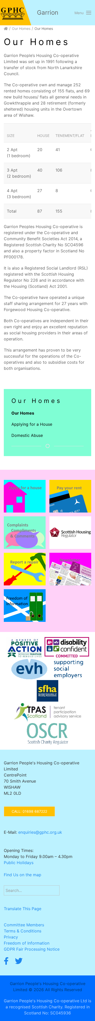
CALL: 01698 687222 (29, 811)
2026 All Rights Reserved (58, 989)
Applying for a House (31, 424)
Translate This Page (22, 908)
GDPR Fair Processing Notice (32, 949)
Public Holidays (18, 862)
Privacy (11, 937)
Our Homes (21, 28)
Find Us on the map (22, 874)
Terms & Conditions (22, 930)
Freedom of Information (26, 943)
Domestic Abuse (27, 435)
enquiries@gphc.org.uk (40, 832)
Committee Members (24, 924)
